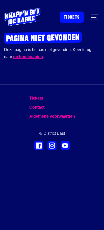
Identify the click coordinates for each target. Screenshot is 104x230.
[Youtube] (65, 145)
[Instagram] (52, 145)
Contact (36, 107)
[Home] (22, 17)
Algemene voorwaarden (52, 116)
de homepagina (28, 57)
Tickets (72, 17)
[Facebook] (38, 145)
